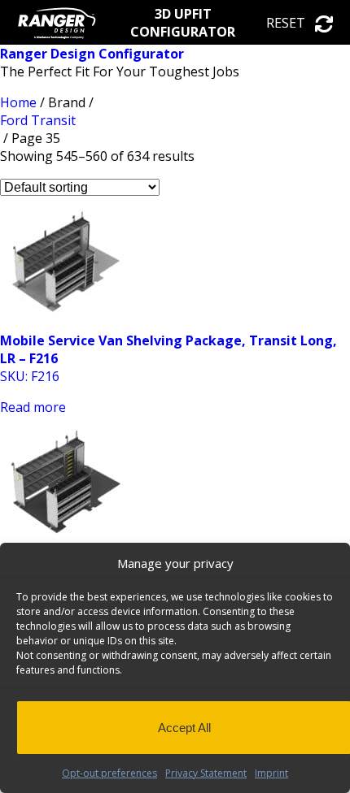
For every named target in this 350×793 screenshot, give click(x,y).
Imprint (271, 773)
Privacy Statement (206, 773)
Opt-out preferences (109, 773)
